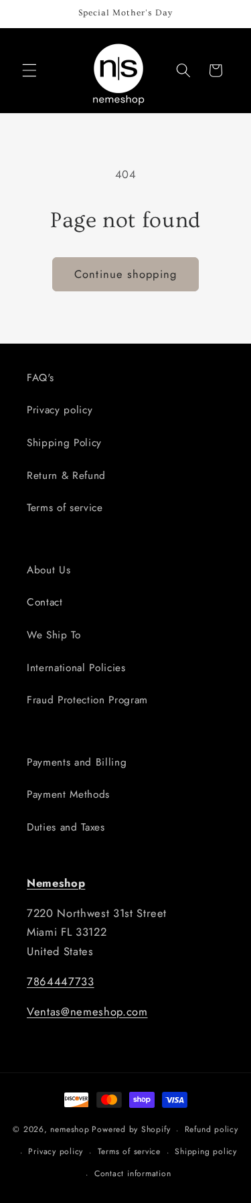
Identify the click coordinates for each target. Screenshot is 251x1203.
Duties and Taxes (66, 827)
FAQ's (40, 377)
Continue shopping (125, 274)
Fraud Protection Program (87, 700)
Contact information (132, 1173)
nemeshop (69, 1130)
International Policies (76, 667)
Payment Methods (68, 794)
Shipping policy (206, 1151)
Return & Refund (66, 475)
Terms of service (65, 507)
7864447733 (60, 981)
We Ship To (54, 635)
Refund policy (211, 1129)
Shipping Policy (64, 442)
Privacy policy (59, 410)
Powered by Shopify (131, 1130)
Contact (45, 602)
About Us (48, 570)
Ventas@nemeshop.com (87, 1011)
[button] (29, 70)
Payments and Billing (77, 762)
